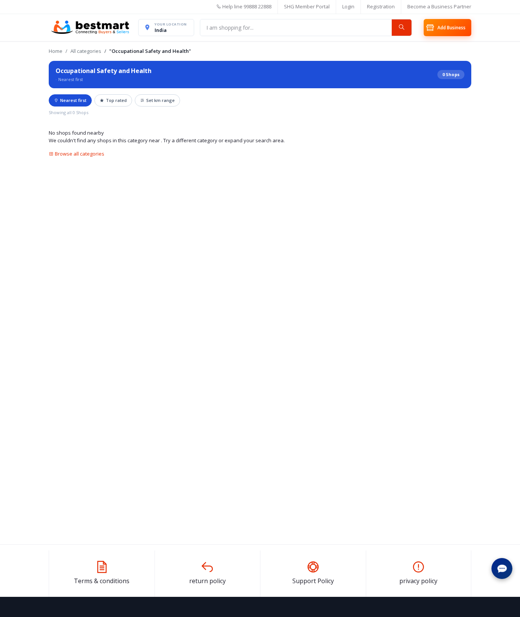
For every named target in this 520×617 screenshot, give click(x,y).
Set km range (160, 100)
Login (348, 6)
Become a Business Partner (439, 6)
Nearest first (73, 100)
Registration (381, 6)
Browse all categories (79, 153)
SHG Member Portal (307, 6)
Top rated (116, 100)
